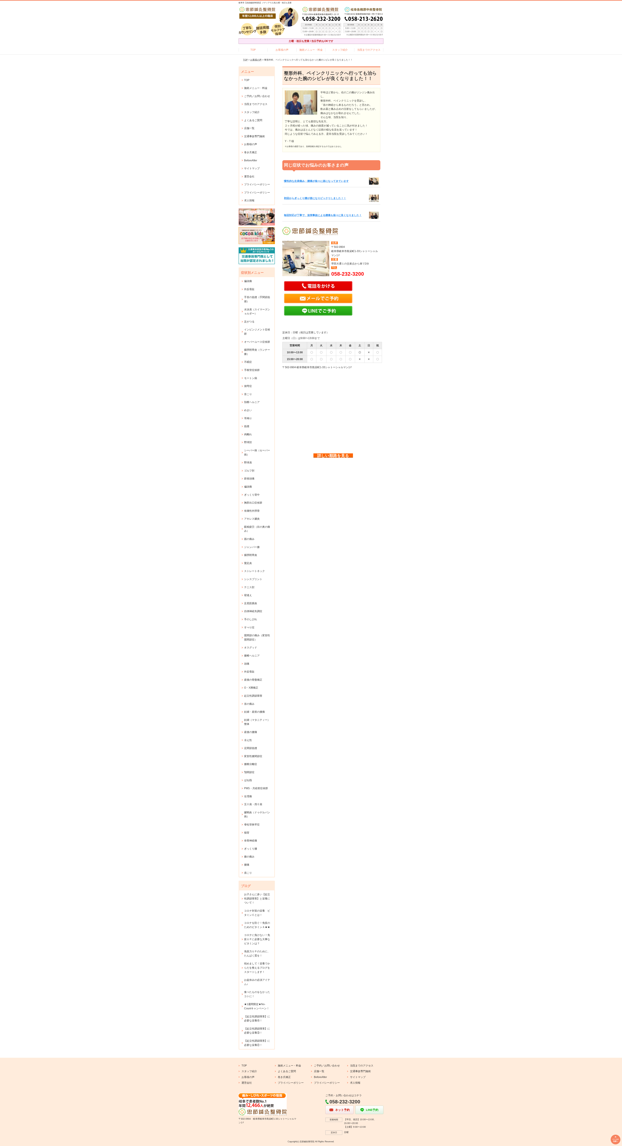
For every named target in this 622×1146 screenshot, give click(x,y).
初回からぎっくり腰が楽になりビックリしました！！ (315, 198)
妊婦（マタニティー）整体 (257, 722)
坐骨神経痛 (250, 840)
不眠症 (248, 362)
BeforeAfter (250, 160)
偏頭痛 (248, 281)
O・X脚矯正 (251, 687)
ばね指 (248, 780)
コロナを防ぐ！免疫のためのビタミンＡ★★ (257, 924)
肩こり (248, 872)
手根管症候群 (252, 370)
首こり (248, 394)
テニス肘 (249, 587)
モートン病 (250, 378)
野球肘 (248, 442)
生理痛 (248, 796)
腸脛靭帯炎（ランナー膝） (257, 351)
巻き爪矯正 (250, 152)
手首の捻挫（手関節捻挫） (257, 299)
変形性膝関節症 (253, 756)
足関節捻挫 (250, 748)
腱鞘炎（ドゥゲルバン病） (257, 814)
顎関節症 (249, 772)
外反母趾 (249, 289)
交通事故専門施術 (254, 136)
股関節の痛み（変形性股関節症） (257, 637)
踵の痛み (249, 539)
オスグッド (250, 647)
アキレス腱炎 (252, 518)
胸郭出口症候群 (253, 502)
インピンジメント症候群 (257, 331)
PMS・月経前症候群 (256, 788)
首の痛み (249, 704)
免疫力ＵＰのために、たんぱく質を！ (257, 953)
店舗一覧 (249, 128)
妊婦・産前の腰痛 (254, 711)
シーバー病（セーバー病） (257, 452)
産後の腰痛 (250, 732)
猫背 (246, 832)
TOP (253, 49)
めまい (248, 410)
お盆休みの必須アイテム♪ (257, 982)
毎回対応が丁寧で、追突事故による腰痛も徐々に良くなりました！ (323, 215)
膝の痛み (249, 856)
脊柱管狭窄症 (252, 824)
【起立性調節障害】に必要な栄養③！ (257, 1030)
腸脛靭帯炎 (250, 555)
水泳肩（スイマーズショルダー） (257, 311)
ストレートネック (254, 571)
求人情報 (249, 200)
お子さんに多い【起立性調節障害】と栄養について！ (257, 898)
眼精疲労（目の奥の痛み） (257, 528)
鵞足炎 (248, 563)
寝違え (248, 595)
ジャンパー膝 (252, 547)
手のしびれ (250, 619)
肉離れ (248, 434)
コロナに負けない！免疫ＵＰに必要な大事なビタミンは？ (257, 939)
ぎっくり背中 (252, 494)
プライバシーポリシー (257, 184)
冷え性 (248, 740)
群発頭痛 (249, 478)
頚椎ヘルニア (252, 402)
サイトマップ (252, 168)
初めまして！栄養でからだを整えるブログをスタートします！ (257, 967)
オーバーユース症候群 (257, 341)
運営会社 (249, 176)
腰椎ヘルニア (252, 655)
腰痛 (246, 864)
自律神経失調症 (253, 611)
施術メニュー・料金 (311, 49)
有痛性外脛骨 (252, 510)
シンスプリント (253, 579)
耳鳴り (248, 418)
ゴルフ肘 (249, 470)
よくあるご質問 (253, 120)
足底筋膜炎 (250, 603)
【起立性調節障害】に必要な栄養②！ (257, 1042)
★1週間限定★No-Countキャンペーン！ (256, 1006)
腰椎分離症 (250, 764)
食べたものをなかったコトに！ (257, 994)
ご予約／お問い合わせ (257, 96)
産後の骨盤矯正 (253, 679)
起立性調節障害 (253, 695)
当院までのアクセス (368, 49)
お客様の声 (282, 49)
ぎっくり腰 (250, 848)
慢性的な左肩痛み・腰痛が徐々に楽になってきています (316, 181)
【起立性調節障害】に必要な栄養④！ (257, 1018)
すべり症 (249, 627)
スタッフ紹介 (340, 49)
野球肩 (248, 462)
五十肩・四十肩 (253, 804)
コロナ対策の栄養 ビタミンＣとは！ (257, 912)
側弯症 (248, 386)
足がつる (249, 321)
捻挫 (246, 426)
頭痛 (246, 663)
